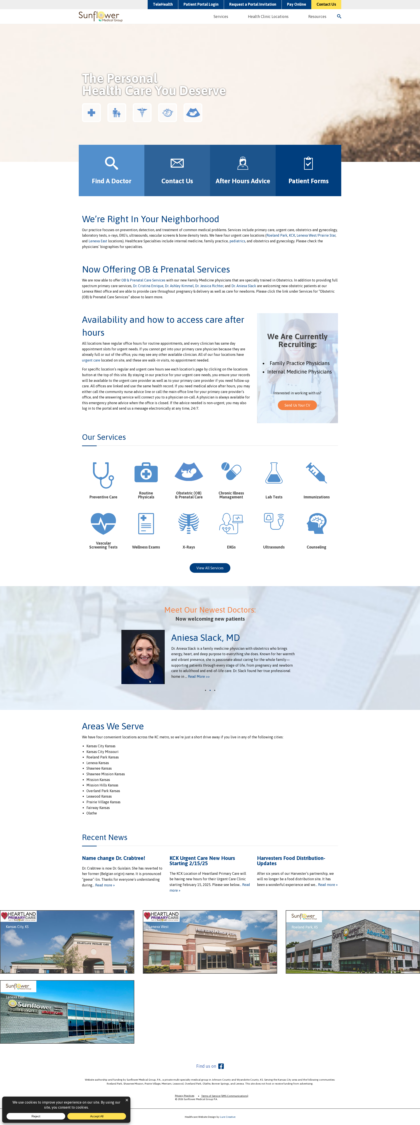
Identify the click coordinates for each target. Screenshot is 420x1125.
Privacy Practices (184, 1095)
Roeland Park (276, 235)
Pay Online (296, 4)
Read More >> (199, 676)
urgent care (91, 360)
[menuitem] (221, 16)
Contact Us (326, 4)
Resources (317, 16)
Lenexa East (98, 241)
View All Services (210, 568)
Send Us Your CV (297, 405)
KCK (291, 235)
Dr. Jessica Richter (209, 286)
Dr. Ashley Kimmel (179, 286)
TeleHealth (163, 4)
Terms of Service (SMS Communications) (224, 1096)
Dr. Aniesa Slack (243, 286)
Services (221, 16)
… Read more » (103, 885)
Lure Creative (227, 1116)
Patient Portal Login (201, 4)
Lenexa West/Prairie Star (316, 235)
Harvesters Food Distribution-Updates (291, 860)
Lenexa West (159, 927)
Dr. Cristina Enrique (148, 286)
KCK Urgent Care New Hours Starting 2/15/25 (202, 860)
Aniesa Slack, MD (205, 637)
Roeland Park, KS (305, 927)
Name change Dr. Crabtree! (113, 858)
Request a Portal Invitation (252, 4)
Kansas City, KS (17, 927)
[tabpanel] (210, 657)
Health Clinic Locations (268, 16)
